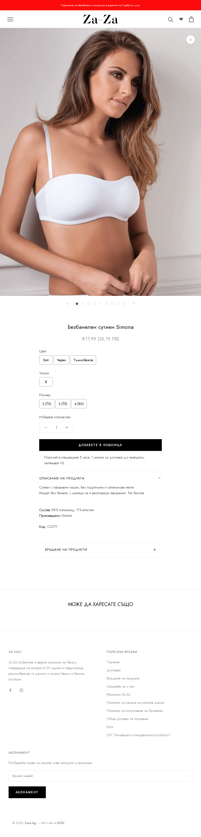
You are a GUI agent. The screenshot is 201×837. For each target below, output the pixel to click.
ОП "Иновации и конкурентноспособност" (139, 735)
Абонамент (27, 792)
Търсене (113, 662)
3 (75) (63, 403)
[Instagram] (21, 690)
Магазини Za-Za (118, 694)
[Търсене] (170, 19)
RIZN (60, 823)
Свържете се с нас (121, 686)
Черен (61, 360)
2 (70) (46, 403)
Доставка (114, 670)
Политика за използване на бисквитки (135, 710)
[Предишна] (67, 304)
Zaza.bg (30, 823)
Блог (110, 726)
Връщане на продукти (66, 549)
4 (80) (79, 403)
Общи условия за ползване (127, 718)
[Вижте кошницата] (191, 19)
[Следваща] (133, 304)
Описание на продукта (62, 478)
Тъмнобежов (83, 360)
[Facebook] (10, 690)
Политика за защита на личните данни (135, 702)
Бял (46, 360)
